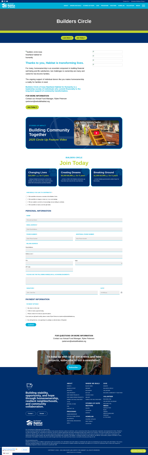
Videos (105, 411)
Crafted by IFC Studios (74, 452)
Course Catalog (91, 419)
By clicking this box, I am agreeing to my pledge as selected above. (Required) (47, 320)
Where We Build (75, 5)
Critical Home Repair (73, 416)
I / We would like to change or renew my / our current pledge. (43, 199)
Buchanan (89, 390)
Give (97, 5)
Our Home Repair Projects (75, 397)
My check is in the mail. (33, 308)
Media (138, 5)
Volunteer (130, 5)
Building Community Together (112, 392)
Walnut (88, 397)
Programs (104, 5)
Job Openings (71, 392)
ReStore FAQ (107, 403)
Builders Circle (108, 388)
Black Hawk (89, 386)
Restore (113, 5)
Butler (88, 392)
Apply (68, 423)
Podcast (106, 415)
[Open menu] (143, 6)
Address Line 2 (29, 253)
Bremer (88, 388)
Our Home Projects (73, 395)
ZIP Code (28, 267)
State (76, 260)
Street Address (29, 247)
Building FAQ (107, 399)
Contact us (70, 408)
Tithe (68, 401)
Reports (69, 390)
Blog (104, 409)
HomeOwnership (72, 414)
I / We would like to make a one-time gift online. (39, 204)
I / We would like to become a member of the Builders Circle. (43, 196)
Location (88, 410)
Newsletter (107, 407)
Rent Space (89, 421)
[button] (67, 38)
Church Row (89, 395)
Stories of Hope (88, 5)
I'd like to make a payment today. (36, 310)
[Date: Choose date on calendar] (121, 293)
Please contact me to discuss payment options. (39, 313)
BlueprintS (70, 418)
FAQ (68, 406)
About (66, 5)
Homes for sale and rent (75, 399)
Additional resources (74, 420)
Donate (88, 412)
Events (69, 386)
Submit (31, 325)
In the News (107, 417)
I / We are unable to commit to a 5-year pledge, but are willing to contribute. (46, 202)
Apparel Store (71, 404)
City (27, 260)
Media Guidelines (108, 413)
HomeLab (121, 5)
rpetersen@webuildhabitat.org (38, 101)
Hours (88, 408)
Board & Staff (71, 388)
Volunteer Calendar (109, 401)
